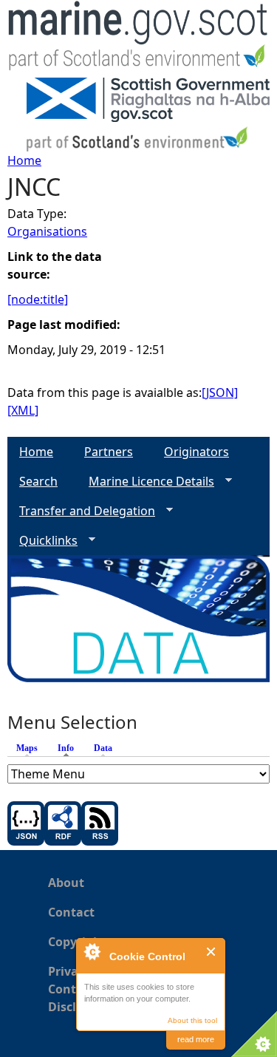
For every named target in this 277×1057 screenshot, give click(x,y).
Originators (196, 451)
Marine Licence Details (145, 481)
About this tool (192, 1020)
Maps (27, 748)
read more (195, 1039)
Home (24, 160)
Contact (71, 912)
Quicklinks (42, 540)
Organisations (47, 231)
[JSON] (220, 392)
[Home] (138, 39)
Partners (108, 451)
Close (211, 951)
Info (69, 748)
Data (103, 748)
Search (38, 481)
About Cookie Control (91, 951)
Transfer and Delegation (81, 511)
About (66, 882)
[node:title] (37, 299)
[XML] (22, 410)
